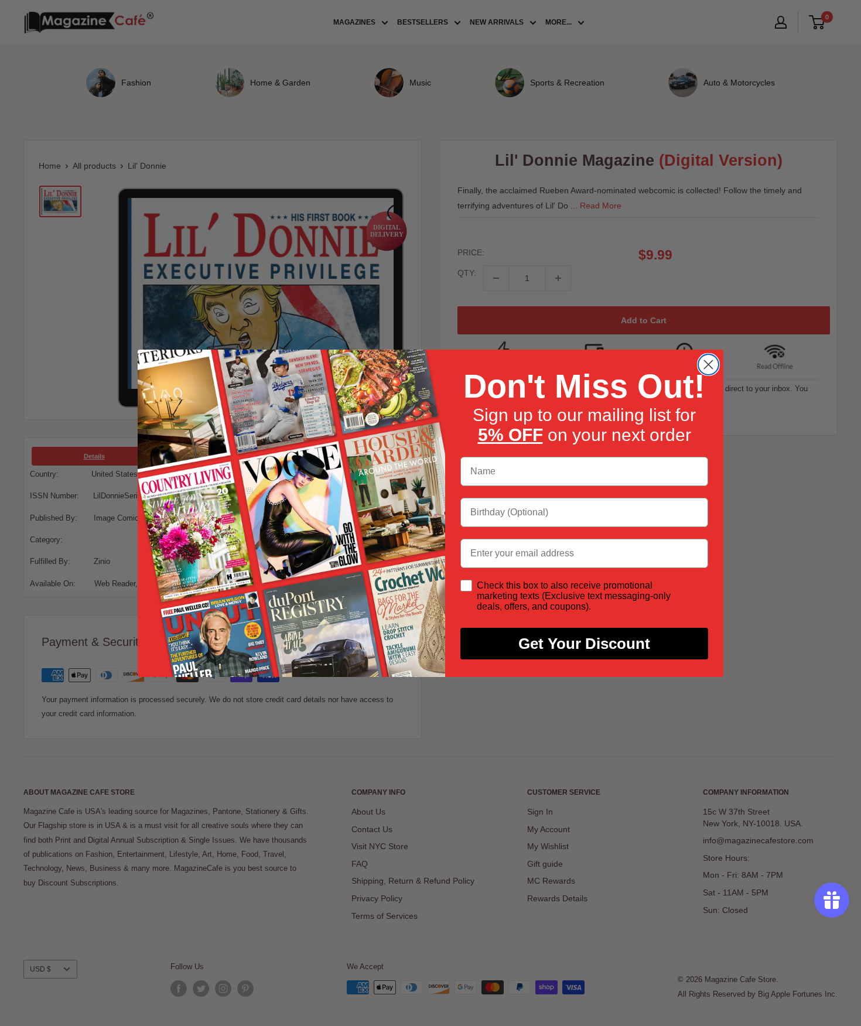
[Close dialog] (708, 364)
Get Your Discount (584, 643)
